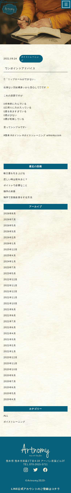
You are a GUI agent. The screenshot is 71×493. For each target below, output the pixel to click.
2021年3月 (10, 339)
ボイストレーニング (14, 421)
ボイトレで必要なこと (16, 185)
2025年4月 (10, 255)
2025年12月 (10, 249)
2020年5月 (10, 393)
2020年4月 (10, 399)
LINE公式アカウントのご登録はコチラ (35, 488)
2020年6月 (10, 387)
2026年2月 (10, 237)
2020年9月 (10, 375)
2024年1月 (10, 261)
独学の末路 (10, 191)
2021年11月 (10, 297)
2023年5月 (10, 273)
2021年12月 (10, 291)
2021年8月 (10, 315)
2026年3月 (10, 231)
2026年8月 (10, 213)
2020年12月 (10, 357)
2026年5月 (10, 225)
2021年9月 (10, 309)
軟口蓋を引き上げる (14, 173)
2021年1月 (10, 351)
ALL (6, 415)
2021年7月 (10, 321)
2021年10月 (10, 303)
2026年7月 (10, 219)
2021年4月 (10, 333)
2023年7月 (10, 267)
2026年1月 (10, 243)
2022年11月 (10, 285)
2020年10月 (10, 369)
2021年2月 (10, 345)
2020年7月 (10, 381)
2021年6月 (10, 327)
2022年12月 (10, 279)
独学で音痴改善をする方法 (18, 197)
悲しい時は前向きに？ (16, 179)
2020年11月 (10, 363)
